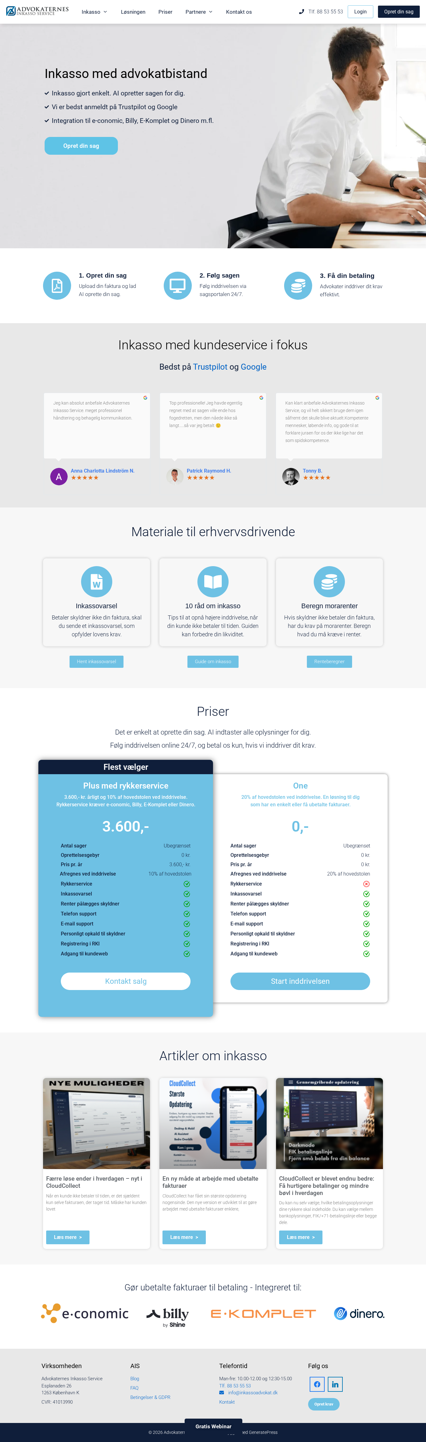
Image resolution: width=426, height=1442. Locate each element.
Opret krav (323, 1404)
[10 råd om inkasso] (213, 581)
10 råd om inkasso (212, 606)
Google (254, 366)
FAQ (134, 1388)
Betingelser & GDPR (150, 1397)
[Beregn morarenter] (329, 581)
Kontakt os (239, 12)
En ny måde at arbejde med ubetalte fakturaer (210, 1182)
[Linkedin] (335, 1383)
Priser (165, 12)
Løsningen (133, 12)
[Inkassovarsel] (96, 581)
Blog (134, 1378)
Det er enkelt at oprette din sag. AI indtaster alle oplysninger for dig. (213, 732)
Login (360, 12)
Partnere (196, 12)
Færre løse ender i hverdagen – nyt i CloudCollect (94, 1182)
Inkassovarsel (96, 606)
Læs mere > (68, 1237)
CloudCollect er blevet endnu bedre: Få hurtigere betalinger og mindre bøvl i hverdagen (326, 1186)
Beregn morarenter (329, 606)
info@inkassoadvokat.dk (252, 1393)
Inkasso (91, 12)
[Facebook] (317, 1383)
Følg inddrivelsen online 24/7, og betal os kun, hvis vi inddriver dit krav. (213, 745)
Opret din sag (399, 12)
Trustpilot (210, 366)
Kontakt (227, 1402)
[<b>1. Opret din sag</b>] (57, 286)
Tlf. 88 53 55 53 (325, 12)
